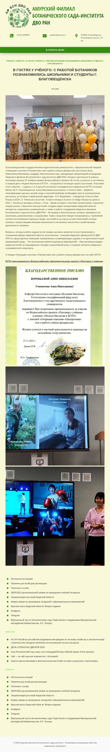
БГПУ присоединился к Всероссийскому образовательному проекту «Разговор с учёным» (54, 261)
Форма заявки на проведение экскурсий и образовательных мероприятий (47, 602)
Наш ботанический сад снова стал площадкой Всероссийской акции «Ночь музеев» (52, 652)
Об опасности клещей (22, 579)
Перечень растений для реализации (29, 583)
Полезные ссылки (20, 588)
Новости (20, 61)
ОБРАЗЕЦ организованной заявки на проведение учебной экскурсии (45, 592)
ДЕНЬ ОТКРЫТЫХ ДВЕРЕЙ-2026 (28, 647)
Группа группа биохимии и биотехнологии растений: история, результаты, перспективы (54, 661)
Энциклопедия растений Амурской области (32, 597)
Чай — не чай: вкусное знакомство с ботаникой (34, 656)
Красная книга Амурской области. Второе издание (36, 606)
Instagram (15, 611)
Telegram (15, 615)
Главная (10, 61)
